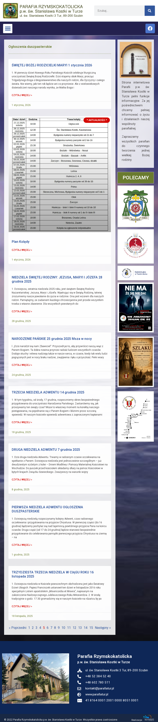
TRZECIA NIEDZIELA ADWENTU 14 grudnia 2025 (48, 392)
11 (69, 628)
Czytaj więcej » (22, 95)
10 (63, 628)
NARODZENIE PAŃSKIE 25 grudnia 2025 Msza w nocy (52, 339)
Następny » (103, 628)
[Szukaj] (150, 11)
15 (91, 628)
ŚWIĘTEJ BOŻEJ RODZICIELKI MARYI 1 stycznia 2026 (52, 65)
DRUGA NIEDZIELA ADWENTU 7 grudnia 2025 (46, 450)
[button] (7, 28)
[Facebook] (150, 28)
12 (74, 628)
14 (85, 628)
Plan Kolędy (20, 242)
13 (80, 628)
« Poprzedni (17, 628)
